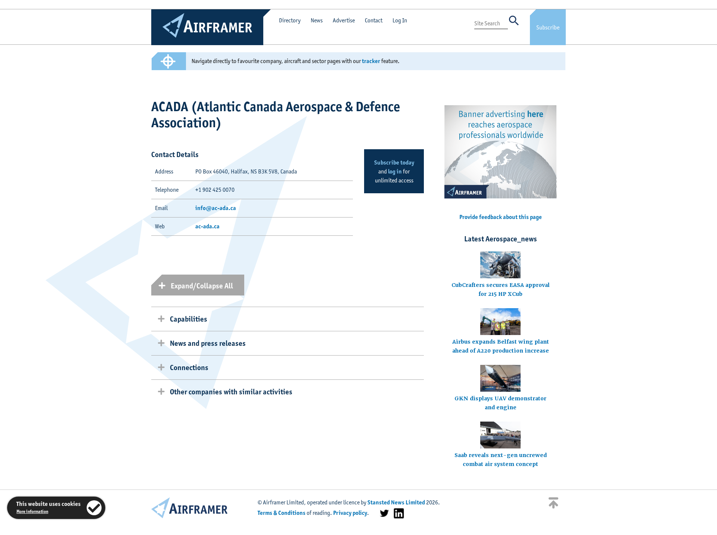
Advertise (344, 20)
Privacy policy (350, 512)
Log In (399, 20)
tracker (371, 61)
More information (32, 511)
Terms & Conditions (281, 512)
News (317, 20)
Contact (373, 20)
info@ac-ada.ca (215, 208)
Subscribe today (394, 162)
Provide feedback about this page (500, 216)
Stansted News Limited (396, 502)
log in (395, 171)
